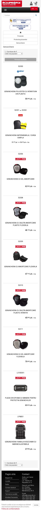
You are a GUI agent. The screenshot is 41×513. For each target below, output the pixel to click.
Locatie (7, 481)
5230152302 (21, 110)
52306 (20, 154)
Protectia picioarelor (20, 39)
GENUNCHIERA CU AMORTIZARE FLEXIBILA (20, 267)
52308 (20, 198)
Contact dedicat (10, 487)
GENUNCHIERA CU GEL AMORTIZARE (20, 179)
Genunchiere (20, 43)
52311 (20, 329)
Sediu (7, 484)
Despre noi (8, 478)
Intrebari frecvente (11, 497)
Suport (7, 491)
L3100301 (20, 373)
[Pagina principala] (20, 32)
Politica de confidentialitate (11, 509)
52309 (20, 241)
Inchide (36, 505)
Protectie (20, 36)
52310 (20, 285)
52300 (20, 66)
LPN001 (20, 417)
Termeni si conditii (11, 494)
